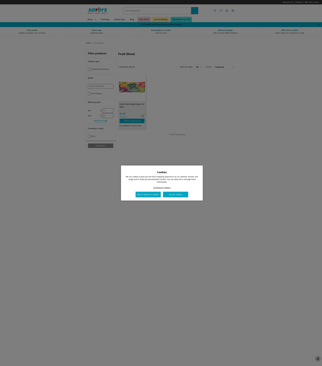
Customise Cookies (162, 187)
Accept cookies (175, 194)
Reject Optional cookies (148, 194)
